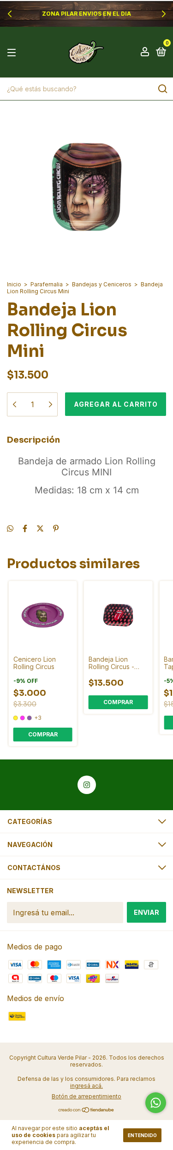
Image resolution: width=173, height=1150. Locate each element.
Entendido (142, 1135)
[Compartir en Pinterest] (56, 528)
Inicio (14, 284)
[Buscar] (162, 89)
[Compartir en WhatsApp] (10, 528)
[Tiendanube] (86, 1110)
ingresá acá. (86, 1085)
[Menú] (13, 52)
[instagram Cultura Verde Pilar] (87, 785)
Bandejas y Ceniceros (101, 284)
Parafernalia (46, 284)
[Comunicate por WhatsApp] (155, 1102)
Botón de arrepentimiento (86, 1096)
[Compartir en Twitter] (40, 528)
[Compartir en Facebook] (25, 528)
